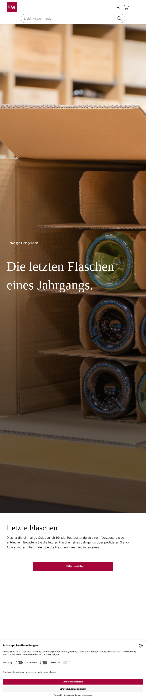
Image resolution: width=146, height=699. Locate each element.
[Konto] (118, 7)
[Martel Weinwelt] (12, 7)
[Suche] (120, 18)
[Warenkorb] (126, 7)
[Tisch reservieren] (110, 7)
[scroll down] (73, 268)
